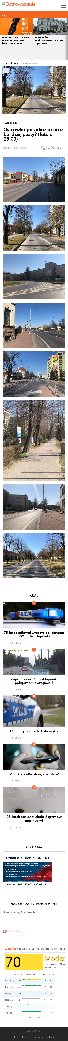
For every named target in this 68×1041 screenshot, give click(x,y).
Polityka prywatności (44, 1037)
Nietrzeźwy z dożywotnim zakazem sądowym (49, 40)
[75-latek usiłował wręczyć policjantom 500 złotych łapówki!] (34, 615)
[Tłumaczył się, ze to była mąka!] (34, 711)
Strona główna (21, 1037)
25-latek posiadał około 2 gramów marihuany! (34, 818)
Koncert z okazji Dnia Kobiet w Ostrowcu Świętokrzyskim (16, 40)
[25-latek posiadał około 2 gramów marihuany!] (34, 800)
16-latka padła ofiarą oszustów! (34, 774)
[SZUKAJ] (4, 14)
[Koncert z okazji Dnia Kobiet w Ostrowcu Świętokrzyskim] (16, 26)
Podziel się (6, 70)
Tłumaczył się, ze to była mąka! (34, 731)
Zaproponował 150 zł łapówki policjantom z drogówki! (34, 681)
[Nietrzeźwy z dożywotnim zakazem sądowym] (50, 26)
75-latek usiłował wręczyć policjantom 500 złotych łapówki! (34, 634)
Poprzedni (1, 39)
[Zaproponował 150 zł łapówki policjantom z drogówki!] (34, 662)
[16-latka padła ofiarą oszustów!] (34, 757)
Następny (66, 39)
